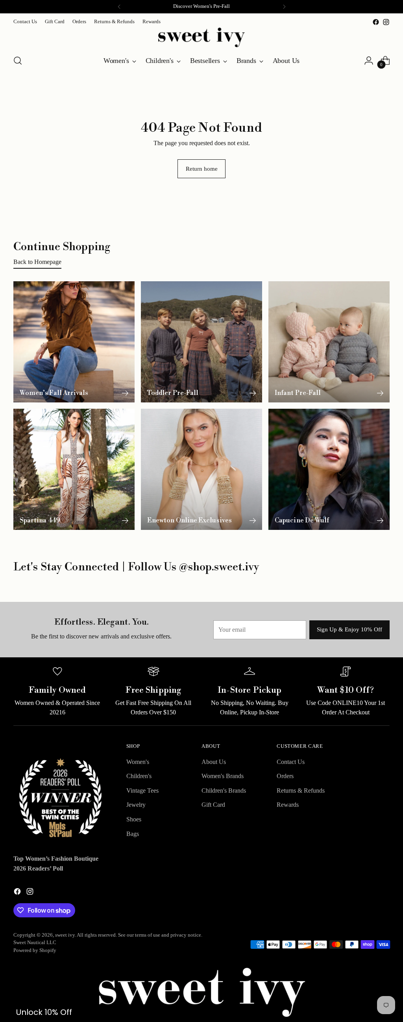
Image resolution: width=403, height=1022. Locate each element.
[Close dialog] (393, 10)
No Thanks (302, 584)
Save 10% (302, 557)
